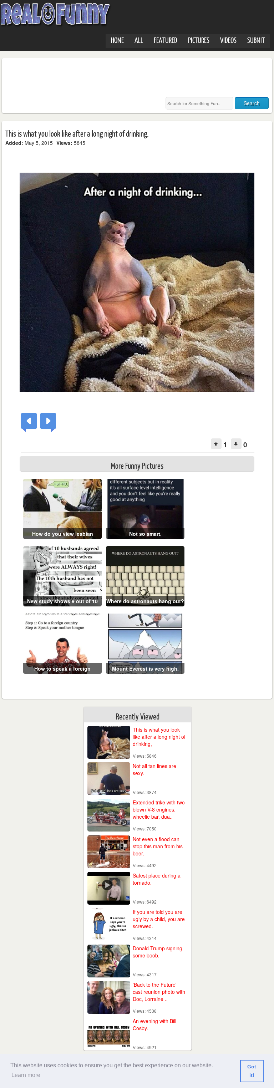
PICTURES (198, 39)
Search (252, 103)
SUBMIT (256, 39)
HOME (117, 39)
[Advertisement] (135, 78)
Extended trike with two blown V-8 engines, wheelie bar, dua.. (159, 809)
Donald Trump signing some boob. (157, 952)
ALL (139, 39)
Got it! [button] (251, 1071)
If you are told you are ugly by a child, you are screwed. (159, 919)
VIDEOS (228, 39)
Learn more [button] (25, 1075)
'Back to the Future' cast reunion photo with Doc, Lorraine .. (159, 991)
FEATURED (165, 39)
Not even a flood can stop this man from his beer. (158, 846)
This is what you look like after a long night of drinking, (159, 736)
